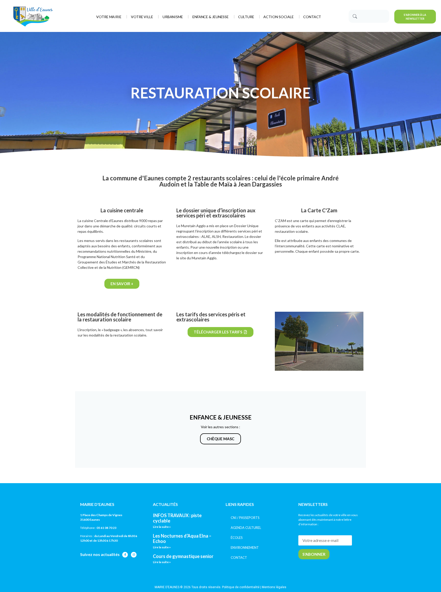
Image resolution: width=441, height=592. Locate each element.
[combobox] (369, 16)
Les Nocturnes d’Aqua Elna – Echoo (182, 538)
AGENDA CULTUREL (246, 528)
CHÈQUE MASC (220, 438)
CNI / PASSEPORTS (245, 518)
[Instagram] (134, 555)
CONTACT (239, 557)
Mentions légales (274, 587)
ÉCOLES (237, 538)
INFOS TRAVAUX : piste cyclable (177, 518)
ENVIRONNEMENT (245, 547)
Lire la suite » (162, 527)
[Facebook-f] (125, 555)
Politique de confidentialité (241, 587)
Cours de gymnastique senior (183, 556)
